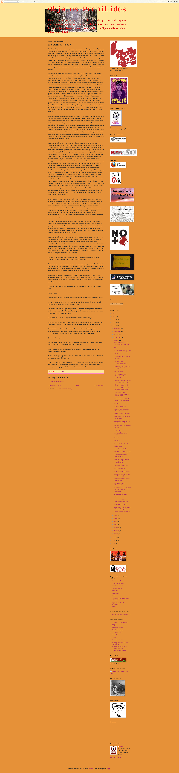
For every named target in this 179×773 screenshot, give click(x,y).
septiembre (117, 337)
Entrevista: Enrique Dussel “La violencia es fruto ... (121, 410)
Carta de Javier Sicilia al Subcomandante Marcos (122, 343)
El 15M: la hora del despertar (122, 452)
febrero (116, 531)
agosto (116, 340)
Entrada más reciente (55, 385)
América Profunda (117, 627)
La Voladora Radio (117, 632)
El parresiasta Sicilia (119, 468)
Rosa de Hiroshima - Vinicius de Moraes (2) (122, 475)
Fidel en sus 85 (118, 446)
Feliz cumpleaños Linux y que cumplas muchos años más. (122, 352)
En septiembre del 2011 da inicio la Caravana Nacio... (122, 400)
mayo (116, 521)
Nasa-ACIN (115, 591)
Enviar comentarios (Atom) (64, 389)
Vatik (121, 746)
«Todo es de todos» (120, 406)
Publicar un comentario (57, 381)
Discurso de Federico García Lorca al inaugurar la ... (122, 508)
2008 (114, 544)
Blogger (108, 769)
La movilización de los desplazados (120, 455)
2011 (114, 325)
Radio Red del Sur (117, 640)
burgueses (117, 440)
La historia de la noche (120, 497)
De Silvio (116, 437)
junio (115, 518)
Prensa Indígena (117, 588)
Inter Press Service (117, 586)
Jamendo (114, 635)
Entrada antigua (98, 385)
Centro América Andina (119, 651)
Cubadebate (115, 593)
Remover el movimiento (121, 465)
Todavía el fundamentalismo (122, 512)
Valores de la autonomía (121, 385)
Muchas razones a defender (122, 413)
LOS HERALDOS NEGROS (121, 364)
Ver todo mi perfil (115, 757)
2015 (114, 313)
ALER (113, 596)
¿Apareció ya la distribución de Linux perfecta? (122, 422)
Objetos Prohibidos (87, 9)
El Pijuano (115, 625)
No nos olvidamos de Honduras (121, 614)
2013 (114, 319)
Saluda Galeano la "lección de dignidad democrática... (121, 461)
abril (115, 525)
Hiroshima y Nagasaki (120, 494)
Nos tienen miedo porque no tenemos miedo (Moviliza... (122, 489)
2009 (114, 541)
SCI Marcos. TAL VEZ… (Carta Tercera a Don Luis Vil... (122, 381)
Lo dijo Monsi (118, 430)
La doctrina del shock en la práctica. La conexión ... (121, 389)
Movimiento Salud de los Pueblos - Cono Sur (119, 647)
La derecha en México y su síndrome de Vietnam (121, 500)
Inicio (77, 385)
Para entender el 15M (120, 449)
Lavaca (114, 637)
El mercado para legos (120, 504)
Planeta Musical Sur (117, 630)
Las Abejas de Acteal (118, 583)
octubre (116, 334)
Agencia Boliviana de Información (118, 603)
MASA (115, 347)
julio (115, 515)
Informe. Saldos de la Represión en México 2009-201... (121, 376)
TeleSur (114, 606)
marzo (116, 528)
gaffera (90, 769)
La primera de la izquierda (120, 622)
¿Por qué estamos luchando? (119, 484)
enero (116, 534)
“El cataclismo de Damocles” (122, 471)
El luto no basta (118, 371)
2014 (114, 316)
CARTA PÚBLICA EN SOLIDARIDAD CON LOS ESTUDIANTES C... (121, 394)
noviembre (117, 331)
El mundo (116, 403)
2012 (114, 322)
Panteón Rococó (118, 361)
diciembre (117, 328)
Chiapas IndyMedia (117, 581)
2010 (114, 537)
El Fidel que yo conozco (121, 443)
